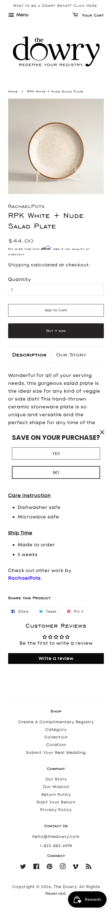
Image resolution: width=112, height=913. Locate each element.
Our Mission (56, 786)
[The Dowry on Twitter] (23, 867)
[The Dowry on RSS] (89, 867)
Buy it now (56, 330)
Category (56, 729)
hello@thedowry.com (56, 836)
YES (56, 453)
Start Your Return (56, 802)
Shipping (19, 265)
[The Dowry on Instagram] (63, 867)
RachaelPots (24, 578)
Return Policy (56, 794)
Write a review (56, 658)
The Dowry (65, 886)
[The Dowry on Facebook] (36, 867)
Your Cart (92, 15)
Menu (22, 15)
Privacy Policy (56, 809)
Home (13, 91)
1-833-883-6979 (56, 846)
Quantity (19, 279)
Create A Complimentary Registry (56, 722)
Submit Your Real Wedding (56, 752)
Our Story (71, 354)
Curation (56, 744)
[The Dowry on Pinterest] (49, 867)
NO (56, 472)
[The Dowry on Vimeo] (76, 867)
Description (29, 354)
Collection (56, 737)
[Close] (102, 431)
